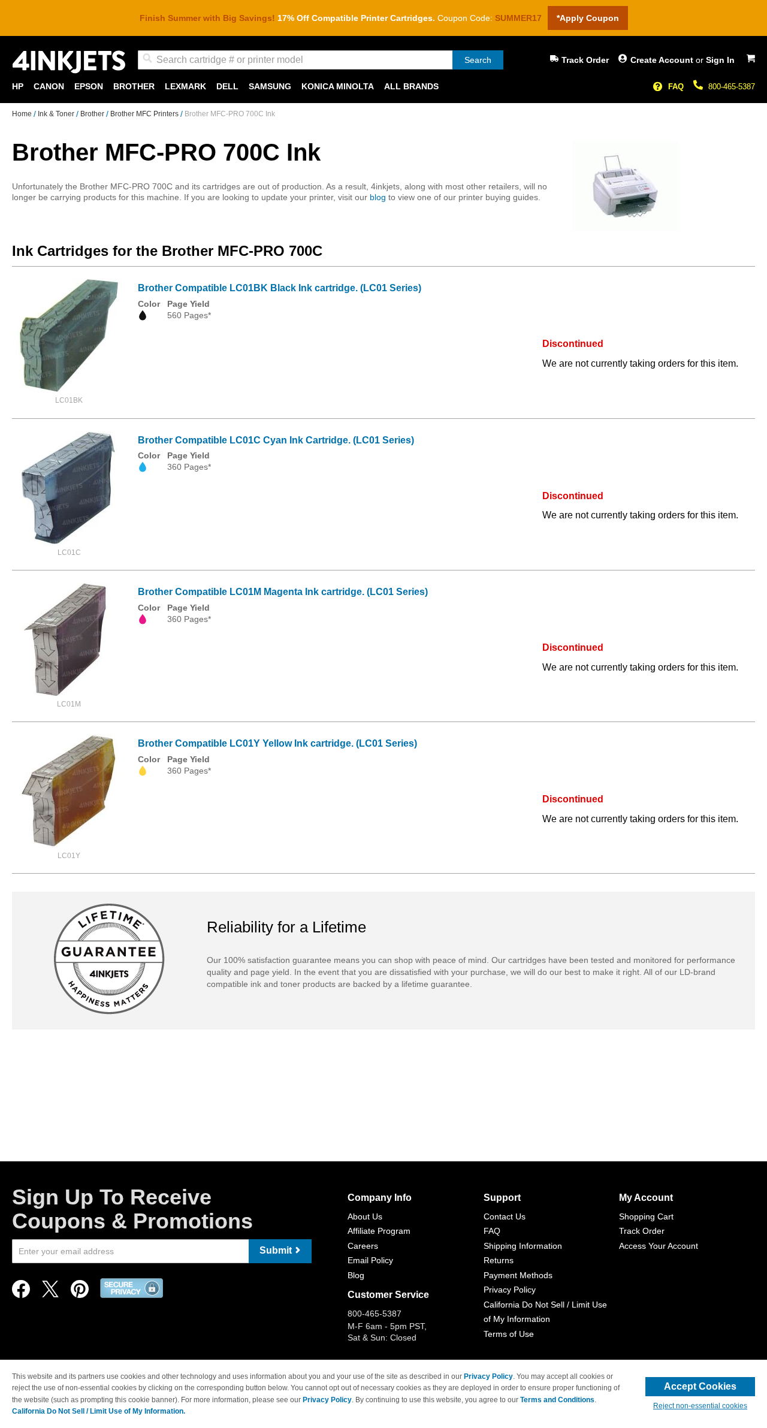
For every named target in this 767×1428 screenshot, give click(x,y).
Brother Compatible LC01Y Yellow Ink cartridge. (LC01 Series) (277, 743)
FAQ (676, 86)
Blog (356, 1275)
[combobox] (320, 60)
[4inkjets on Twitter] (50, 1292)
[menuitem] (17, 86)
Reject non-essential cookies (700, 1406)
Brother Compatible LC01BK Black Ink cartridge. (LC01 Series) (279, 288)
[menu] (383, 86)
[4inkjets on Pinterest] (80, 1292)
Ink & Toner (57, 114)
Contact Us (505, 1216)
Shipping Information (523, 1246)
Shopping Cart (646, 1216)
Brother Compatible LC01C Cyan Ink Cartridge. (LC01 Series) (276, 440)
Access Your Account (658, 1246)
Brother (93, 114)
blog (378, 197)
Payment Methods (518, 1275)
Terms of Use (509, 1334)
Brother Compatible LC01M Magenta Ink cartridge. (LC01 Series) (283, 592)
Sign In (720, 60)
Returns (499, 1260)
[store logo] (69, 62)
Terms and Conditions (557, 1400)
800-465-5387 (731, 86)
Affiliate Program (379, 1231)
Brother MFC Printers (145, 114)
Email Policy (370, 1260)
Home (23, 114)
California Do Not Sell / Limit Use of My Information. (98, 1411)
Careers (363, 1246)
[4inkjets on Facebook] (21, 1292)
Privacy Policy (510, 1289)
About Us (365, 1216)
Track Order (585, 60)
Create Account (663, 60)
